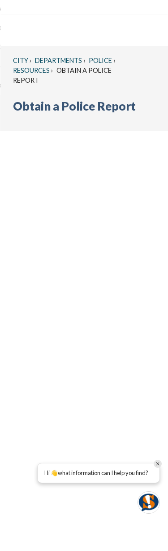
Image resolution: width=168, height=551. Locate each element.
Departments (58, 60)
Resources (31, 70)
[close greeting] (158, 464)
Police (99, 60)
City (20, 60)
